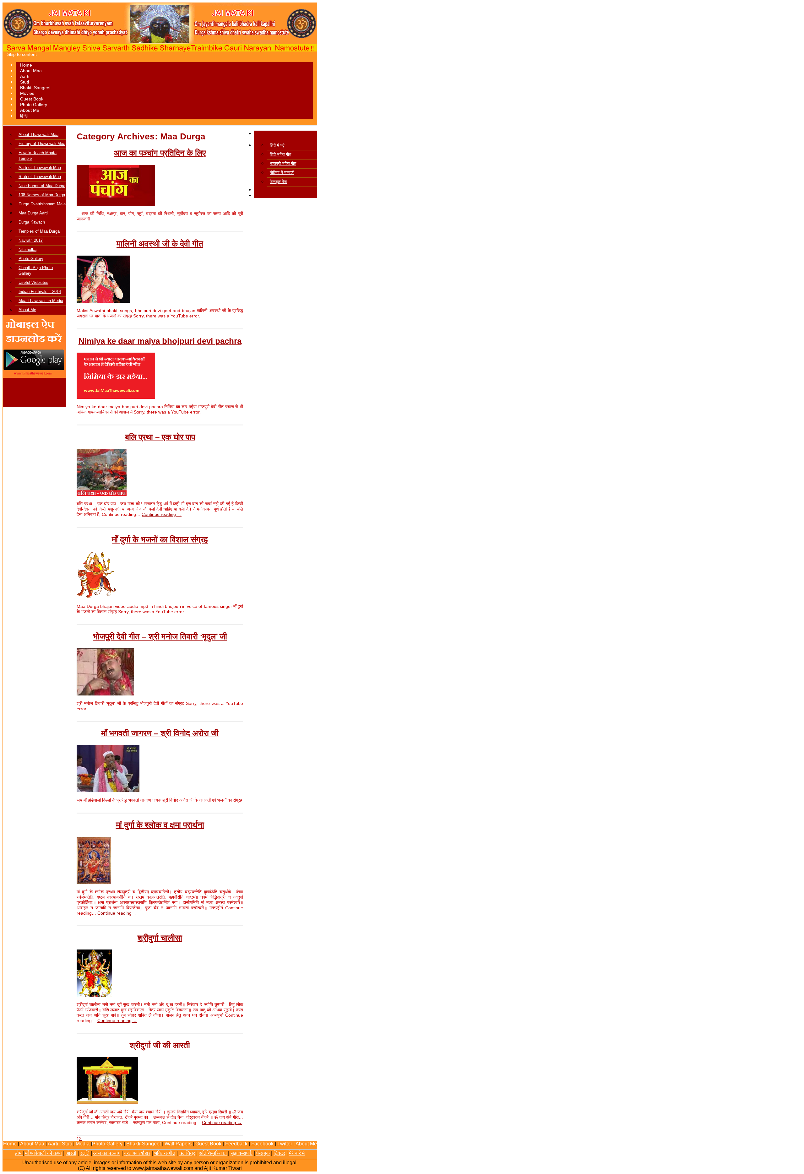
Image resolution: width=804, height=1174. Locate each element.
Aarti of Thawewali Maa (40, 167)
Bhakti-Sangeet (35, 87)
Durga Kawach (32, 222)
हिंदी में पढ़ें (277, 145)
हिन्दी (24, 115)
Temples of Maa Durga (39, 231)
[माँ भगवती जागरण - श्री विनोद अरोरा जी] (108, 790)
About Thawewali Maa (38, 134)
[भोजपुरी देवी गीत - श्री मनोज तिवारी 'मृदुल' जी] (105, 693)
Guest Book (31, 98)
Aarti (24, 76)
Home (26, 65)
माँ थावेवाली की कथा (43, 1153)
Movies (27, 93)
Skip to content (22, 54)
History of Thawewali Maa (42, 143)
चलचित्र (187, 1153)
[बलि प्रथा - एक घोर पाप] (102, 494)
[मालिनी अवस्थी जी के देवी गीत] (103, 301)
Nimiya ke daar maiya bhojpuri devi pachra (160, 341)
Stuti (24, 81)
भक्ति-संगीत (164, 1153)
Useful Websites (33, 282)
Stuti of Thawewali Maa (40, 176)
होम (19, 1153)
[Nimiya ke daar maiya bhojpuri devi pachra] (116, 397)
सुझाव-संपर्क (242, 1153)
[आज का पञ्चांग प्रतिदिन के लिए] (116, 204)
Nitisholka (27, 249)
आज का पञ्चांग (106, 1153)
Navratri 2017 (31, 240)
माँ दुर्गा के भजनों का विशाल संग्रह (160, 539)
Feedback (236, 1143)
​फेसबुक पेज (278, 181)
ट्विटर (279, 1153)
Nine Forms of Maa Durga (42, 185)
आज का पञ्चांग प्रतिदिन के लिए (160, 153)
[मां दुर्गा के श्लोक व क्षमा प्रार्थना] (94, 882)
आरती (71, 1153)
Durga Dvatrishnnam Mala (42, 204)
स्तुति (85, 1153)
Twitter (284, 1143)
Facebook (262, 1143)
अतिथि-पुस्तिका (213, 1153)
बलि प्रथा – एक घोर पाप (160, 437)
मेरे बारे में (297, 1153)
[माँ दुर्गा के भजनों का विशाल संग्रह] (96, 596)
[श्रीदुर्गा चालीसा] (94, 995)
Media (83, 1143)
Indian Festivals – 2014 (40, 291)
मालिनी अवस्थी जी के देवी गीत (160, 243)
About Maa (31, 70)
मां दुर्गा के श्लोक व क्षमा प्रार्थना (160, 825)
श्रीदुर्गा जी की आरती (160, 1045)
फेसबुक (263, 1153)
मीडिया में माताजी (282, 172)
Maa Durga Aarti (33, 213)
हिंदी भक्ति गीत (280, 154)
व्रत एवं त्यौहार (137, 1153)
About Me (29, 110)
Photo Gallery (33, 104)
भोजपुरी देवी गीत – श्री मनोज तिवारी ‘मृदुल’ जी (160, 636)
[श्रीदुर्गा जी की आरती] (107, 1102)
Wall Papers (178, 1143)
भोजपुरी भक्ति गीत (283, 163)
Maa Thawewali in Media (41, 300)
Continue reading (162, 514)
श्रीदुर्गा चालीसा (160, 938)
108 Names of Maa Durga (42, 194)
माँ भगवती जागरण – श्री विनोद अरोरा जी (160, 733)
